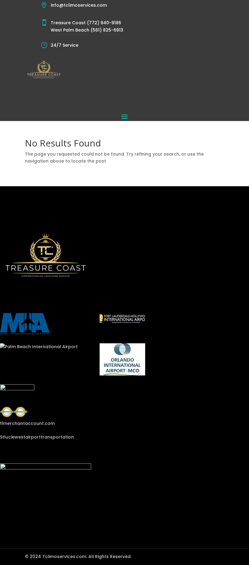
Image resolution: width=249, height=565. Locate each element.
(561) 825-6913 (106, 30)
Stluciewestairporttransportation (37, 437)
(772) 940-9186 (103, 23)
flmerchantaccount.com (27, 423)
